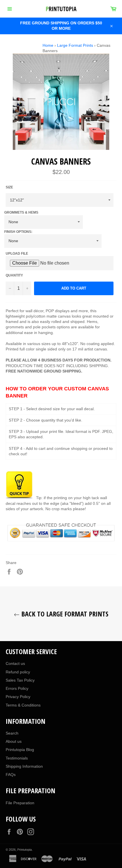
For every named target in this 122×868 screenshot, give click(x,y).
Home (48, 45)
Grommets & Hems (21, 212)
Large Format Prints (75, 45)
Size (9, 187)
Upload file (17, 254)
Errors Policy (17, 688)
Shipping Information (24, 766)
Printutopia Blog (20, 749)
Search (12, 733)
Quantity (14, 275)
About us (14, 741)
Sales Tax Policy (20, 680)
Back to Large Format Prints (64, 613)
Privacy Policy (18, 696)
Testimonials (17, 758)
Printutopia (24, 849)
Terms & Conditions (23, 705)
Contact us (15, 663)
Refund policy (18, 672)
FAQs (11, 774)
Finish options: (18, 232)
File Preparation (20, 803)
